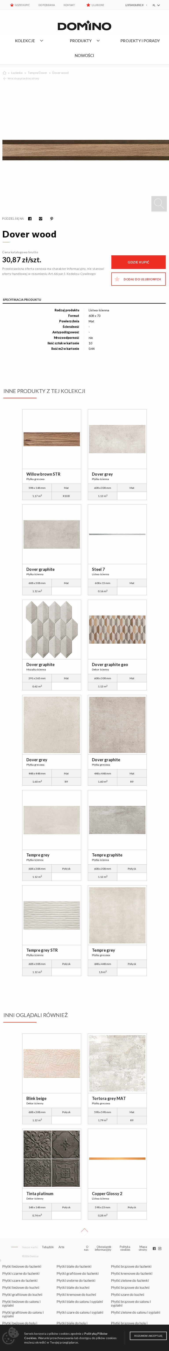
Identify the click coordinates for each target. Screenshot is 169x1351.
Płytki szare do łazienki (19, 1280)
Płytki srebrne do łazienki (76, 1280)
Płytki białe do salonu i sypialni (80, 1301)
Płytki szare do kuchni (127, 1294)
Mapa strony (143, 1248)
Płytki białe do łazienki (74, 1266)
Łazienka (16, 73)
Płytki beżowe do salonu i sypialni (21, 1303)
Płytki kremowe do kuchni (76, 1294)
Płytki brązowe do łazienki (131, 1266)
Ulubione (98, 5)
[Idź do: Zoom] (159, 204)
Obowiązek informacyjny (103, 1248)
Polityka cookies (125, 1248)
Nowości (84, 55)
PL (154, 5)
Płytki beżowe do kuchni (20, 1287)
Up (84, 1232)
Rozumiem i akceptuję (148, 1336)
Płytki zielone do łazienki (130, 1280)
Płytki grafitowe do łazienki (78, 1273)
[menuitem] (131, 5)
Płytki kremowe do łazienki (131, 1273)
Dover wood (60, 73)
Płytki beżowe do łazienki (21, 1266)
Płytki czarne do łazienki (20, 1273)
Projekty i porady (140, 40)
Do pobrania (47, 5)
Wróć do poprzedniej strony (23, 78)
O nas (86, 1248)
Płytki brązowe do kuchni (130, 1287)
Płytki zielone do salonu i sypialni (135, 1312)
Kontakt (69, 5)
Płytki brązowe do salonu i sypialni (131, 1303)
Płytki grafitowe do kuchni (22, 1294)
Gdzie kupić (22, 5)
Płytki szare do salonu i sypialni (80, 1312)
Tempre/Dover (37, 73)
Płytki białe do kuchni (73, 1287)
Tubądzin (48, 1247)
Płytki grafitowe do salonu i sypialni (23, 1314)
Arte (61, 1247)
